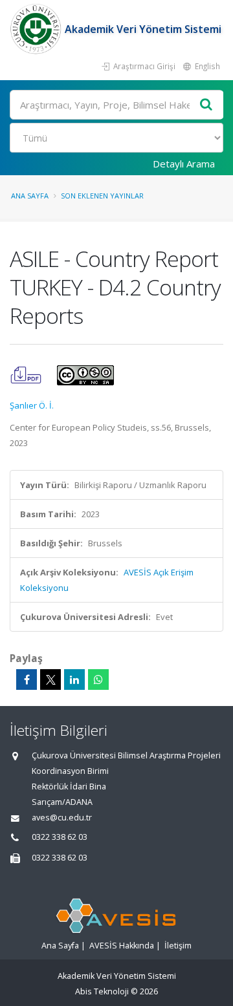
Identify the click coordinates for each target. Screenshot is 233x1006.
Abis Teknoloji (102, 991)
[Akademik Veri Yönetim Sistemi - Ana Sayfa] (37, 29)
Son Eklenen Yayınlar (102, 195)
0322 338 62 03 (59, 836)
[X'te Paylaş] (50, 679)
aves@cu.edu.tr (62, 817)
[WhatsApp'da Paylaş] (98, 679)
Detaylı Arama (184, 163)
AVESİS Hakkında (121, 945)
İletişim (178, 945)
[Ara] (206, 105)
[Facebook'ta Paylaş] (26, 679)
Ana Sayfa (30, 195)
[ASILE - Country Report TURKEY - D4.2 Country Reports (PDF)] (27, 374)
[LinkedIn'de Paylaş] (74, 679)
